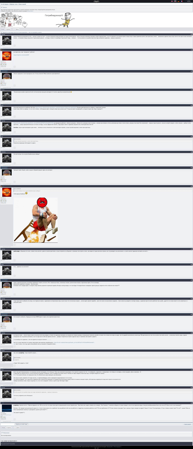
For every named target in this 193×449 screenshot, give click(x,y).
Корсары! (4, 63)
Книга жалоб (22, 4)
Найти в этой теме (21, 424)
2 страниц (8, 29)
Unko (3, 49)
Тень (4, 82)
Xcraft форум (4, 4)
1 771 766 (4, 84)
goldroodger (4, 71)
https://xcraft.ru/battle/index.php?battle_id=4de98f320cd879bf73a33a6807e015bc (34, 123)
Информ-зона (13, 4)
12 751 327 (4, 65)
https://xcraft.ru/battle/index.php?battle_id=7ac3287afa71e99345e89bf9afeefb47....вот (54, 343)
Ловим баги (30, 11)
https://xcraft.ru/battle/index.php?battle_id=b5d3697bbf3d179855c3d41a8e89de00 (55, 107)
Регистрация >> (117, 446)
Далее (17, 29)
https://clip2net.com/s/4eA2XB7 (21, 55)
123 (5, 61)
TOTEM (2, 403)
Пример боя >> (110, 446)
